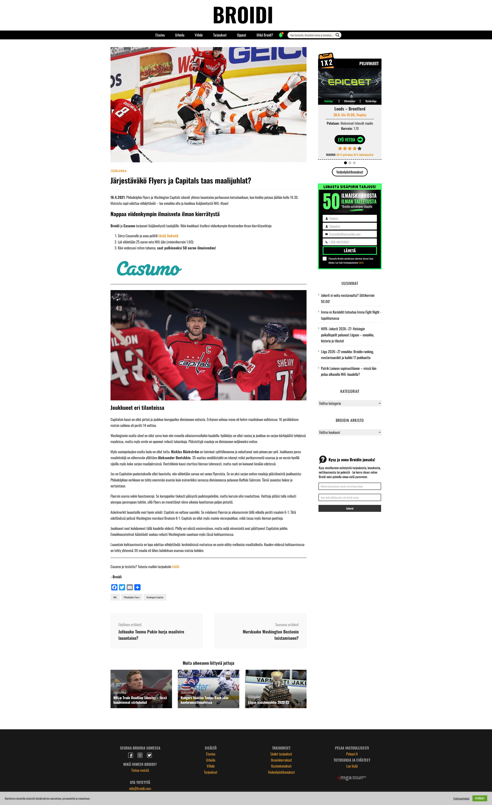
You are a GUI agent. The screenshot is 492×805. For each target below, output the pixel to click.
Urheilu (179, 34)
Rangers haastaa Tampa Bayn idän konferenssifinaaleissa (204, 700)
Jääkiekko (119, 170)
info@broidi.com (140, 788)
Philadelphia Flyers (132, 597)
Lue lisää (352, 765)
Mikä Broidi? (265, 34)
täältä (361, 262)
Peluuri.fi (352, 753)
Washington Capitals (154, 597)
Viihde (199, 34)
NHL (115, 597)
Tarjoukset (220, 34)
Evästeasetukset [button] (461, 798)
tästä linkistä (168, 235)
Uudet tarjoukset (281, 753)
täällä (175, 566)
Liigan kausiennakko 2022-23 (268, 702)
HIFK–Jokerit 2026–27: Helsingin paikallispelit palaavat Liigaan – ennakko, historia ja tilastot (347, 334)
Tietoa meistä (140, 770)
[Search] (337, 35)
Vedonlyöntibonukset (349, 171)
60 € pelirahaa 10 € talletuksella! (355, 155)
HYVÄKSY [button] (480, 798)
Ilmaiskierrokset (281, 760)
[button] (377, 82)
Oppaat (241, 34)
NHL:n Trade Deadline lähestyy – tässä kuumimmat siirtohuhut (140, 700)
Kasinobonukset (281, 765)
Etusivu (160, 34)
